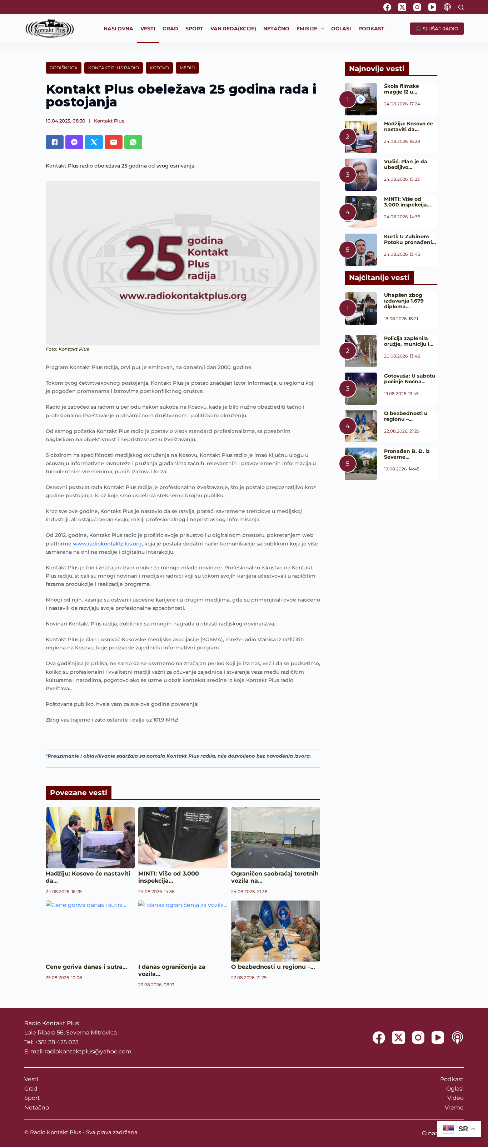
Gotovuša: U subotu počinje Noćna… (409, 379)
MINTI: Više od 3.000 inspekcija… (168, 877)
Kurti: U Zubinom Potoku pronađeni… (410, 239)
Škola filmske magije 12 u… (401, 89)
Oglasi (455, 1088)
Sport (32, 1097)
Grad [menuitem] (170, 28)
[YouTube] (432, 7)
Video (455, 1097)
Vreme (454, 1107)
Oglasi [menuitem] (341, 28)
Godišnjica (64, 67)
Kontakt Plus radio (113, 67)
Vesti (31, 1079)
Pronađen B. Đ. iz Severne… (407, 454)
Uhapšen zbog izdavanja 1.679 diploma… (404, 301)
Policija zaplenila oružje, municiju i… (408, 341)
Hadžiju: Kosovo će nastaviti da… (408, 126)
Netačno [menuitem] (276, 28)
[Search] (461, 7)
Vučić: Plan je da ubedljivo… (405, 164)
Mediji (187, 67)
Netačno (36, 1107)
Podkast (452, 1079)
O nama (433, 1133)
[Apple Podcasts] (447, 7)
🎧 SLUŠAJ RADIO (436, 28)
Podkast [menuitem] (371, 28)
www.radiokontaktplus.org (107, 543)
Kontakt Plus (109, 121)
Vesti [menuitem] (147, 28)
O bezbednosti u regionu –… (273, 966)
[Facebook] (387, 7)
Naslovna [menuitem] (118, 28)
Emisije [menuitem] (307, 28)
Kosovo (159, 67)
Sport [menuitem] (194, 28)
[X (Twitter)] (402, 7)
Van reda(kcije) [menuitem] (233, 28)
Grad (31, 1088)
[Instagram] (417, 7)
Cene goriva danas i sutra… (86, 966)
